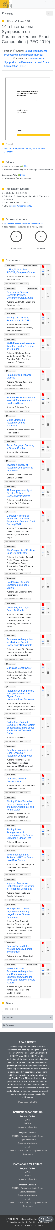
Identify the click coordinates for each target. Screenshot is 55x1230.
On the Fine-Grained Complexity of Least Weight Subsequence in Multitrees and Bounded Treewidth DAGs (21, 728)
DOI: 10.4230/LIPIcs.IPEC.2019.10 (17, 573)
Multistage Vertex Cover (19, 668)
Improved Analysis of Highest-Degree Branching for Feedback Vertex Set (20, 886)
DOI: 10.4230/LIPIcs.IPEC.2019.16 (17, 741)
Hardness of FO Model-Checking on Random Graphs (19, 585)
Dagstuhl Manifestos (27, 1143)
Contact (39, 1225)
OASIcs (27, 1123)
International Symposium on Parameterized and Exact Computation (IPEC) (26, 62)
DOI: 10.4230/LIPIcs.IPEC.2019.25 (17, 997)
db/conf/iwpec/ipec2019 (21, 206)
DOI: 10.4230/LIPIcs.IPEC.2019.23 (17, 937)
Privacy (28, 1225)
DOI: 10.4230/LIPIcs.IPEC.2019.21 (17, 874)
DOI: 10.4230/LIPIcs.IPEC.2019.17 (17, 770)
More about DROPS (27, 1102)
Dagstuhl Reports (28, 1139)
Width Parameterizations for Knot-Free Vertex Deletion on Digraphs (21, 346)
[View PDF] (43, 267)
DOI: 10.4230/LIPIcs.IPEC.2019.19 (17, 821)
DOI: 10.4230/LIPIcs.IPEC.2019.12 (17, 630)
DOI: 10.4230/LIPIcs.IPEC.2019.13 (17, 659)
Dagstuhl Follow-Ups (27, 1127)
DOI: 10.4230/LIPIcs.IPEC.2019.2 (17, 366)
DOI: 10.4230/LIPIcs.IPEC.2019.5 (17, 436)
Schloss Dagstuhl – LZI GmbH (35, 1219)
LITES (27, 1147)
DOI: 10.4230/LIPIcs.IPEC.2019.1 (17, 334)
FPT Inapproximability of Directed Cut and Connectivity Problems (19, 493)
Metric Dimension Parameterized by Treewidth (16, 423)
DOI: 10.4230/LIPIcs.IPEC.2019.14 (17, 682)
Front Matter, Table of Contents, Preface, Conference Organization (20, 295)
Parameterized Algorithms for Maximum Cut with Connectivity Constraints (20, 642)
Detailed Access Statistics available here (25, 224)
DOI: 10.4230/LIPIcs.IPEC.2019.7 (17, 481)
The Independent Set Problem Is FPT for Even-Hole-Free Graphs (20, 857)
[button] (49, 13)
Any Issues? (48, 1219)
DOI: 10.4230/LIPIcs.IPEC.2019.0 (17, 309)
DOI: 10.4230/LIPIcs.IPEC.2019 (16, 283)
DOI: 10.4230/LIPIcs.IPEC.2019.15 (17, 713)
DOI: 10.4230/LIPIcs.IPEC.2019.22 (17, 900)
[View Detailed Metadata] (43, 271)
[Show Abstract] (43, 275)
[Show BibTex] (48, 275)
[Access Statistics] (48, 271)
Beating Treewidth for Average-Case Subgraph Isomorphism (20, 949)
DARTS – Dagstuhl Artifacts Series (27, 1136)
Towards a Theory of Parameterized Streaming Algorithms (20, 468)
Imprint (18, 1225)
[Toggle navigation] (49, 4)
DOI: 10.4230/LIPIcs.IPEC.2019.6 (17, 456)
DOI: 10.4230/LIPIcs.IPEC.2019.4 (17, 411)
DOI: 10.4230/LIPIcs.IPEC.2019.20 (17, 846)
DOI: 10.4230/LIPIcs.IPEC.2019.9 (17, 541)
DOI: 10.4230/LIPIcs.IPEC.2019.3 (17, 389)
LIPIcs (27, 1120)
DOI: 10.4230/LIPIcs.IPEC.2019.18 (17, 792)
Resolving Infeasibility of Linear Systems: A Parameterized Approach (19, 753)
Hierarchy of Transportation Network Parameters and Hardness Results (21, 400)
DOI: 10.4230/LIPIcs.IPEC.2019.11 (17, 599)
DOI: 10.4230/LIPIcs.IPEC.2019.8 (17, 507)
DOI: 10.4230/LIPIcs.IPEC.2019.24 (17, 960)
